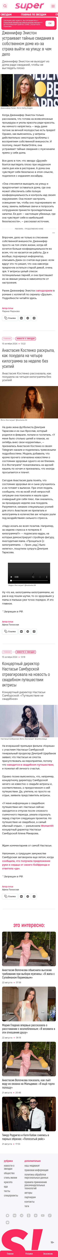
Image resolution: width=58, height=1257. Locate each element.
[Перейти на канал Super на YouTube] (42, 1215)
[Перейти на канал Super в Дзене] (35, 1215)
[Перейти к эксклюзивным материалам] (29, 15)
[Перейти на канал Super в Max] (7, 1215)
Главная (10, 1253)
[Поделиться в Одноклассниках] (34, 318)
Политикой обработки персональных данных (22, 22)
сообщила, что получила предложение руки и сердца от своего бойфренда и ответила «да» (26, 864)
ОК (50, 23)
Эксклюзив (48, 1253)
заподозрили (44, 290)
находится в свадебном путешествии (30, 764)
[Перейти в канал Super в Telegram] (21, 1215)
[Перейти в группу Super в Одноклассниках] (28, 1215)
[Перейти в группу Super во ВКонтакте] (14, 1215)
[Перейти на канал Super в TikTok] (49, 1215)
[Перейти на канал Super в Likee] (7, 1222)
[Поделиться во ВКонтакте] (21, 318)
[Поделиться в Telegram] (28, 318)
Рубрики (29, 1253)
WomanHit (47, 825)
